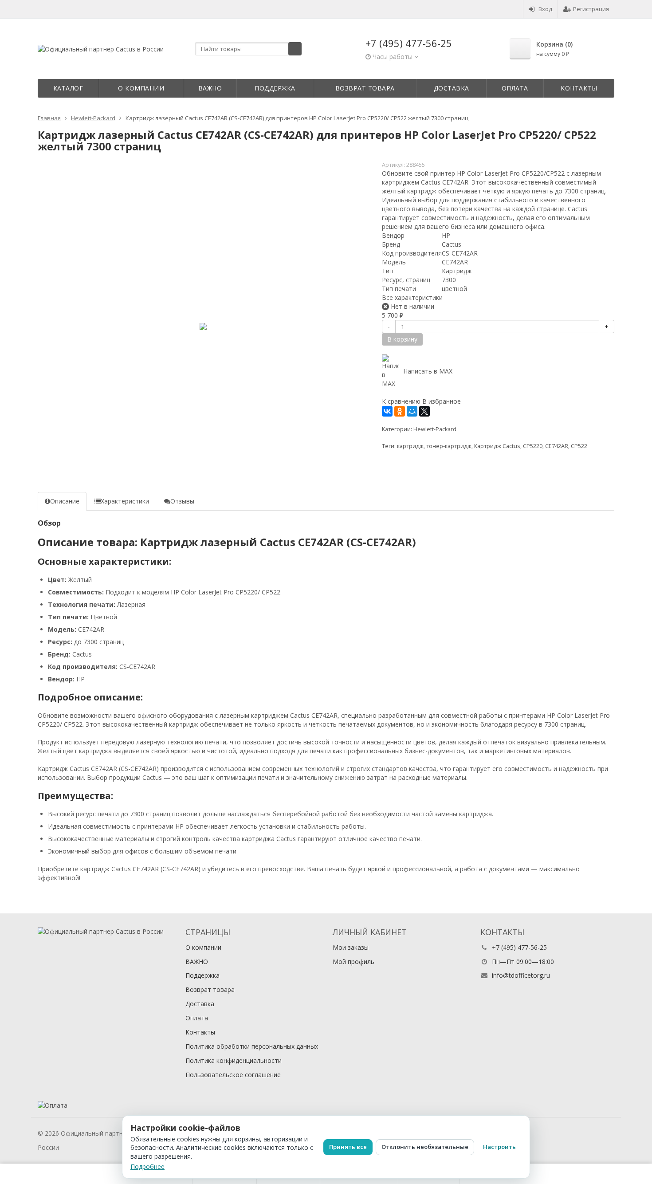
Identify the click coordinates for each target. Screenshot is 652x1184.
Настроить (499, 1147)
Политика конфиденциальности (233, 1060)
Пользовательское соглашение (233, 1074)
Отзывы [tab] (182, 501)
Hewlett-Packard (434, 429)
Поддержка (275, 88)
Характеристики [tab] (125, 501)
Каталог (68, 88)
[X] (424, 411)
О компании (141, 88)
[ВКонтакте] (387, 411)
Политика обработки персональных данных (251, 1046)
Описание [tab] (64, 501)
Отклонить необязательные (424, 1147)
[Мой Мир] (412, 411)
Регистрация (591, 9)
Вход (545, 9)
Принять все (348, 1147)
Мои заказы (351, 947)
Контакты (579, 88)
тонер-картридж (448, 446)
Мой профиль (353, 961)
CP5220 (532, 446)
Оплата (515, 88)
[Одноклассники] (399, 411)
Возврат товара (365, 88)
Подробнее (147, 1166)
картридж (410, 446)
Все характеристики (412, 297)
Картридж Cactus (497, 446)
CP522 (579, 446)
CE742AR (556, 446)
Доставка (451, 88)
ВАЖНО (210, 88)
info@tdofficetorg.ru (521, 975)
